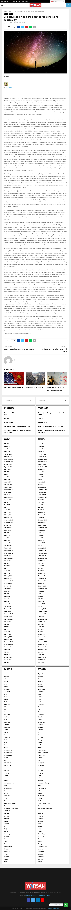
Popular (6, 806)
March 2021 (7, 604)
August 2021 (7, 591)
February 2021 (8, 606)
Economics (25, 1)
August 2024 (7, 499)
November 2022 (8, 553)
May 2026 (6, 449)
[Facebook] (28, 900)
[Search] (31, 400)
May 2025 (6, 477)
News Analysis (8, 788)
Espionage (7, 737)
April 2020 (7, 631)
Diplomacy (7, 714)
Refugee (6, 813)
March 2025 (7, 482)
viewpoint (6, 856)
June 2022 (7, 565)
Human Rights (8, 750)
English (55, 1)
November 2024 (8, 492)
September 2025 (8, 467)
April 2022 (7, 571)
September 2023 (8, 527)
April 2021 (7, 601)
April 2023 (7, 540)
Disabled (6, 717)
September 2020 (8, 619)
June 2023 (7, 535)
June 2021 (7, 596)
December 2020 (8, 611)
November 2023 (8, 522)
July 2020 (6, 624)
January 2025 (8, 487)
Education (7, 727)
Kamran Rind (9, 87)
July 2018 (6, 662)
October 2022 (8, 555)
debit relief (7, 704)
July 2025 (6, 472)
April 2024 (7, 510)
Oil (4, 790)
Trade (5, 841)
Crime (5, 696)
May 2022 (6, 568)
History (6, 747)
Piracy (6, 798)
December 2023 (8, 520)
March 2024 (7, 512)
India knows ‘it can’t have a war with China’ (54, 350)
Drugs (5, 719)
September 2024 (8, 497)
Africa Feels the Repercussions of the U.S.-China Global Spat (13, 388)
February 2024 (8, 515)
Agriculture (7, 674)
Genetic (6, 742)
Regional (6, 816)
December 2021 (8, 581)
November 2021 (8, 583)
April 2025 (7, 479)
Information (7, 765)
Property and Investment (11, 808)
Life (5, 778)
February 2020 (8, 637)
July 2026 (6, 444)
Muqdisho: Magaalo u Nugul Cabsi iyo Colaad (17, 426)
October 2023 (8, 525)
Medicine (6, 780)
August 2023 (7, 530)
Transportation (8, 844)
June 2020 (7, 626)
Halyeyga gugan (8, 422)
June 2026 (7, 446)
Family (6, 740)
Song (5, 828)
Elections (6, 729)
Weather (6, 859)
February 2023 (8, 545)
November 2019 (8, 644)
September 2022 (8, 558)
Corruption (7, 691)
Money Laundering (9, 783)
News (5, 785)
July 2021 (6, 593)
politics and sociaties (10, 803)
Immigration (7, 762)
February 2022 (8, 576)
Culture (6, 699)
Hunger (6, 757)
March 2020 (7, 634)
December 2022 (8, 550)
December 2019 (8, 642)
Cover (5, 694)
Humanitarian (8, 755)
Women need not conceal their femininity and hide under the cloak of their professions (55, 389)
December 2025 (8, 459)
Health (6, 745)
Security (6, 823)
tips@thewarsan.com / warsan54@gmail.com (38, 895)
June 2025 (7, 474)
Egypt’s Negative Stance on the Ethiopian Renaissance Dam (34, 388)
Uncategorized (8, 846)
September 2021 (8, 588)
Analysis (6, 13)
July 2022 (6, 563)
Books (6, 684)
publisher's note (8, 811)
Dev (5, 709)
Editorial (6, 724)
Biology (6, 681)
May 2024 (6, 507)
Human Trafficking (9, 752)
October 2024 (8, 494)
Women (6, 861)
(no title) (6, 418)
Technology (7, 834)
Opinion (6, 793)
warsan (7, 22)
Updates (6, 849)
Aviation (6, 679)
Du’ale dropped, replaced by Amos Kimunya (19, 349)
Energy (6, 732)
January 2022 (8, 578)
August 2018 (7, 659)
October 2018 (8, 657)
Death (5, 702)
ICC (5, 760)
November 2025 (8, 461)
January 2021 (8, 609)
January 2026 (8, 456)
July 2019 (6, 652)
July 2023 (6, 532)
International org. (9, 768)
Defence (6, 707)
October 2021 (8, 586)
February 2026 (8, 454)
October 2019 (8, 647)
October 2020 (8, 616)
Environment (7, 735)
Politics (6, 801)
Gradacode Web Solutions (52, 908)
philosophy (7, 795)
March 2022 (7, 573)
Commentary (7, 689)
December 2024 (8, 489)
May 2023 (6, 538)
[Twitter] (33, 900)
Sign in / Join (16, 1)
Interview (6, 770)
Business (6, 686)
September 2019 (8, 649)
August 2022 (7, 560)
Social (6, 826)
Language (7, 773)
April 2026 (7, 451)
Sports (6, 831)
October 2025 (8, 464)
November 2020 (8, 614)
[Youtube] (42, 900)
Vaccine (6, 854)
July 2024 (6, 502)
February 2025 (8, 484)
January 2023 (8, 548)
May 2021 (6, 598)
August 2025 (7, 469)
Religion (10, 13)
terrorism (6, 836)
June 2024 (7, 505)
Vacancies (7, 851)
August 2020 (7, 621)
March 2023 (7, 543)
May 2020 (6, 629)
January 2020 (8, 639)
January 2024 (8, 517)
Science (6, 821)
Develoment (7, 712)
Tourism (6, 839)
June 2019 (7, 654)
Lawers (6, 775)
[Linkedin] (38, 900)
